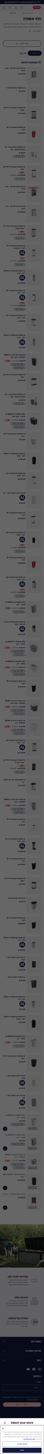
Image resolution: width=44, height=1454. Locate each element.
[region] (22, 1439)
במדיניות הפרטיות (29, 1439)
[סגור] (3, 1428)
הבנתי (22, 1450)
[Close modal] (5, 1423)
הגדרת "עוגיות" (22, 1444)
